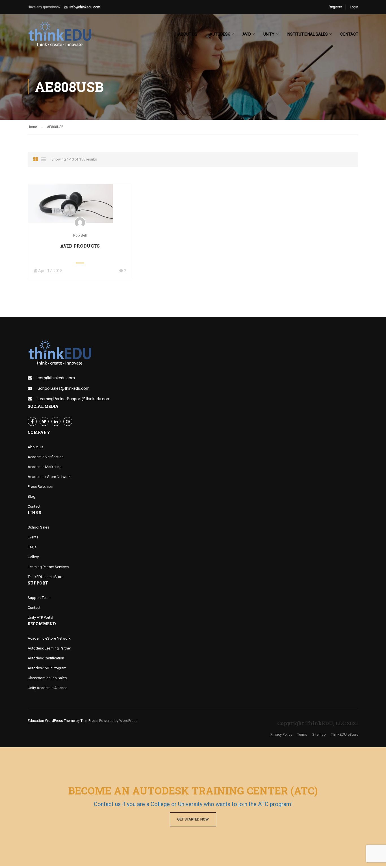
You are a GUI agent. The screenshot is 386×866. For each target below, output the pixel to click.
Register (335, 7)
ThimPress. (89, 720)
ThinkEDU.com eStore (45, 577)
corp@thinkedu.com (56, 377)
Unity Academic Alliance (47, 688)
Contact (349, 34)
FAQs (32, 547)
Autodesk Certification (46, 658)
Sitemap (319, 734)
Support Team (39, 598)
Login (354, 7)
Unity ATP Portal (40, 617)
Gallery (33, 557)
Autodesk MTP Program (47, 668)
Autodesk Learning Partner (49, 648)
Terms (302, 734)
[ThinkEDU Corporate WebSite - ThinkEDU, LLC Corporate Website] (63, 36)
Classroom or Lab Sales (47, 678)
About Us (35, 447)
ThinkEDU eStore (344, 734)
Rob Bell (80, 235)
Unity (268, 34)
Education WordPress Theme (51, 720)
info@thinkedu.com (85, 7)
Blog (31, 496)
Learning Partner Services (48, 567)
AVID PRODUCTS (80, 246)
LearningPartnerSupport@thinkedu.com (74, 398)
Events (33, 537)
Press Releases (40, 486)
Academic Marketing (45, 467)
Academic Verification (46, 457)
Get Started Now (193, 819)
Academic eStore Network (49, 477)
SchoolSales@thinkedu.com (64, 388)
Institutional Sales (307, 34)
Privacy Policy (281, 734)
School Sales (38, 527)
